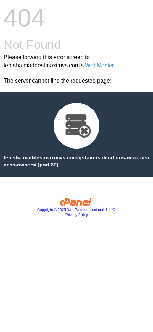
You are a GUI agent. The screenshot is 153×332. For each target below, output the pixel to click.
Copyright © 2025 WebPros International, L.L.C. (76, 210)
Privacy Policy (76, 215)
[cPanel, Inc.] (77, 204)
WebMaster (99, 65)
